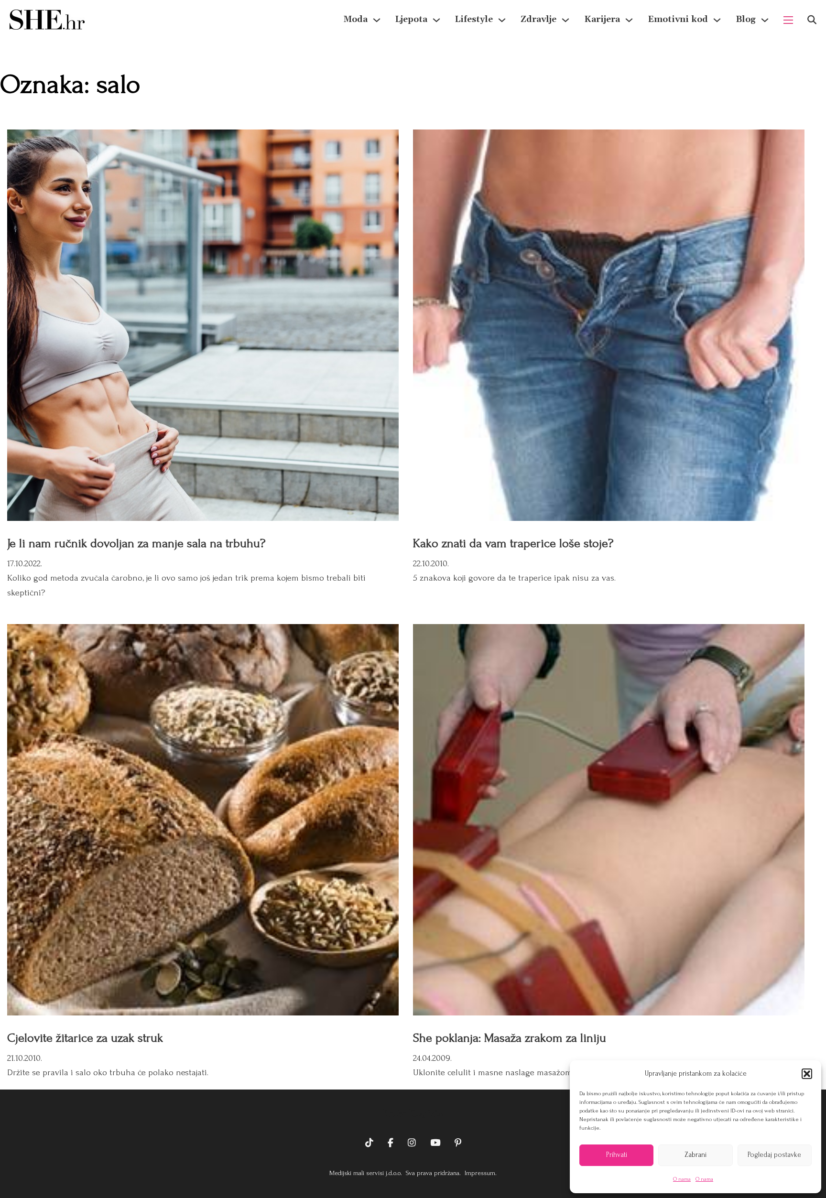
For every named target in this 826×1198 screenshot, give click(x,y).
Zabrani (695, 1155)
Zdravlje (538, 19)
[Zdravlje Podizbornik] (565, 20)
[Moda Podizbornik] (376, 20)
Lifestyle (474, 19)
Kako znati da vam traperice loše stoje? (513, 543)
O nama (682, 1179)
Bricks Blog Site (413, 1113)
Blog (746, 19)
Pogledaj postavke (774, 1155)
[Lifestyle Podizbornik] (502, 20)
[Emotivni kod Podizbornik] (717, 20)
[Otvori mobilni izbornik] (788, 20)
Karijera (602, 19)
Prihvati (616, 1155)
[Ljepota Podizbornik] (436, 20)
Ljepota (411, 19)
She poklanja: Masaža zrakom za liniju (509, 1038)
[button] (807, 1074)
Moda (356, 19)
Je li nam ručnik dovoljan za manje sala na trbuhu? (136, 543)
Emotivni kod (678, 19)
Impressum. (480, 1172)
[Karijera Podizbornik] (629, 20)
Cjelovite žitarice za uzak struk (85, 1038)
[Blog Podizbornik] (765, 20)
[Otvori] (811, 19)
